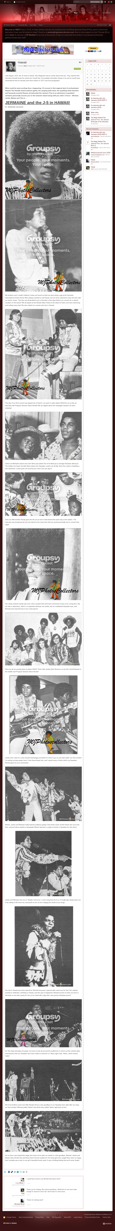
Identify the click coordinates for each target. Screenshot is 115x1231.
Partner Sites (107, 1217)
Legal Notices (78, 1217)
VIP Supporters (56, 1217)
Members (59, 13)
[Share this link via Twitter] (5, 1172)
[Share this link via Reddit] (15, 1172)
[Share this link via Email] (21, 1172)
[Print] (23, 1172)
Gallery (83, 13)
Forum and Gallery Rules (92, 1217)
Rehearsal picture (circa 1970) (100, 153)
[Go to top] (57, 1215)
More (96, 13)
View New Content (102, 25)
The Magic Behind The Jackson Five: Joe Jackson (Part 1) (100, 143)
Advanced (105, 1)
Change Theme (11, 1217)
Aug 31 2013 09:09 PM (18, 1195)
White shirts (95, 112)
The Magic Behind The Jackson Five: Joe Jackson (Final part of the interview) (100, 119)
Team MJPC (67, 1217)
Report (29, 1183)
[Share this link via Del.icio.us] (12, 1172)
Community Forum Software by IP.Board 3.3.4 (98, 1214)
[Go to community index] (22, 11)
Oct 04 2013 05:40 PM (18, 1206)
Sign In (8, 2)
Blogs (75, 13)
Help (47, 1217)
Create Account (20, 2)
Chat (90, 13)
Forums (50, 13)
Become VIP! (107, 13)
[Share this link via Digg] (9, 1172)
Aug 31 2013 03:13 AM (18, 1185)
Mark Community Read (26, 1217)
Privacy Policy (39, 1217)
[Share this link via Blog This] (26, 1172)
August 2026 (92, 61)
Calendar (68, 13)
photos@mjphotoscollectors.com (61, 32)
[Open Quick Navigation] (110, 25)
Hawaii (93, 93)
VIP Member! (30, 35)
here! (12, 35)
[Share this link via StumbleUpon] (18, 1172)
